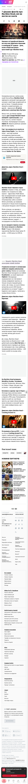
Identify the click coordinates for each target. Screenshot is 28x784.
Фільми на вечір (8, 653)
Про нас (4, 537)
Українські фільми (9, 651)
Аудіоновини (7, 583)
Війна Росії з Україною (11, 590)
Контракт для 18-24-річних (11, 618)
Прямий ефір (7, 579)
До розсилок (9, 721)
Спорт (6, 690)
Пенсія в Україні (8, 642)
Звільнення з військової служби (12, 612)
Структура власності (20, 556)
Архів (16, 559)
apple (17, 731)
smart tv (6, 735)
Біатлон (6, 698)
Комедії (6, 656)
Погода (6, 585)
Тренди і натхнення (9, 685)
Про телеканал (5, 545)
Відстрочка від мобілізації (11, 620)
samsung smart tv (17, 735)
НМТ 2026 (6, 669)
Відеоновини (7, 581)
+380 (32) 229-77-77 (10, 758)
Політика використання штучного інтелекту (6, 560)
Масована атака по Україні (11, 601)
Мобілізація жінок (9, 616)
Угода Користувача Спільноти (19, 542)
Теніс (5, 696)
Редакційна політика (7, 542)
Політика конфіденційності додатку (19, 538)
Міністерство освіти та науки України (13, 665)
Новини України (8, 577)
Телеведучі (4, 547)
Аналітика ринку (8, 680)
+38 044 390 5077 (19, 514)
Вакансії (17, 554)
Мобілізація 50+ (8, 614)
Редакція (4, 539)
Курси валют (7, 634)
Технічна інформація (20, 549)
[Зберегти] (24, 21)
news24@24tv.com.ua (7, 514)
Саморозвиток (8, 671)
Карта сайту (18, 561)
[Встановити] (14, 772)
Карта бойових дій (9, 594)
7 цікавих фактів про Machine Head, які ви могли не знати (19, 6)
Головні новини (8, 575)
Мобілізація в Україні (11, 610)
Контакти (17, 551)
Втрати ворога (8, 605)
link (15, 520)
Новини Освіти (8, 663)
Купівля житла (8, 683)
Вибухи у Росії (8, 603)
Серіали (6, 658)
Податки (6, 640)
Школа (6, 667)
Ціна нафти (7, 632)
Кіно (5, 647)
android (6, 731)
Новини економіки (10, 630)
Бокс (5, 692)
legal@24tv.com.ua (20, 760)
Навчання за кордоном (10, 673)
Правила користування (5, 553)
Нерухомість (8, 678)
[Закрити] (25, 769)
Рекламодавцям (5, 550)
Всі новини (7, 573)
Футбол (6, 694)
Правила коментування (18, 546)
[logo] (10, 2)
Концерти (9, 6)
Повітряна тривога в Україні (11, 599)
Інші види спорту (8, 700)
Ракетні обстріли (8, 592)
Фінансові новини (9, 636)
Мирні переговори (9, 596)
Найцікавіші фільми (9, 649)
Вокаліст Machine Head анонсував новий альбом (12, 262)
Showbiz (4, 6)
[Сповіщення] (26, 2)
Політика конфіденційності (6, 557)
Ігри (16, 564)
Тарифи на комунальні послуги (12, 638)
